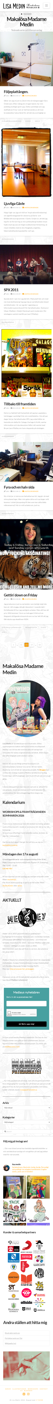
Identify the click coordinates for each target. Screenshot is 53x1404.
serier (19, 886)
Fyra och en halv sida (19, 487)
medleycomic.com (12, 1047)
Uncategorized (30, 96)
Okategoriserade (31, 207)
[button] (46, 5)
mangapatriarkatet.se (28, 1090)
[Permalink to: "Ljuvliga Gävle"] (26, 162)
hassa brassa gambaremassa (11, 121)
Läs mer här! (7, 868)
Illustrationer (19, 1389)
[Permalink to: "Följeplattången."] (26, 59)
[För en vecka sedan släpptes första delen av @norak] (38, 1187)
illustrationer (8, 886)
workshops (11, 879)
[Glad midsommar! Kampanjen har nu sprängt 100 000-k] (38, 1210)
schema (28, 121)
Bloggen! (28, 1390)
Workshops (33, 1389)
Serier (8, 1389)
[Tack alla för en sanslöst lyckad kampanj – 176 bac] (14, 1210)
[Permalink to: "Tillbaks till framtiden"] (26, 363)
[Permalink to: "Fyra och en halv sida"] (26, 462)
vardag (37, 121)
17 (32, 645)
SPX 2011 (11, 290)
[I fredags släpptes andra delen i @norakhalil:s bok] (14, 1187)
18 (40, 645)
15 (21, 645)
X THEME (39, 1400)
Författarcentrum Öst (13, 1338)
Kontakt (44, 1389)
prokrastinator (31, 627)
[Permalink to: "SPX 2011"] (26, 264)
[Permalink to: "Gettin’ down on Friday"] (26, 554)
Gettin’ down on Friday (20, 595)
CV (21, 1390)
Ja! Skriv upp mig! (26, 1024)
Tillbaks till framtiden (20, 404)
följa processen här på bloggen (22, 969)
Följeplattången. (16, 91)
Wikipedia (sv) (10, 1343)
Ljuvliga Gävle (14, 203)
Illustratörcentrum (12, 1333)
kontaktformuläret (10, 845)
